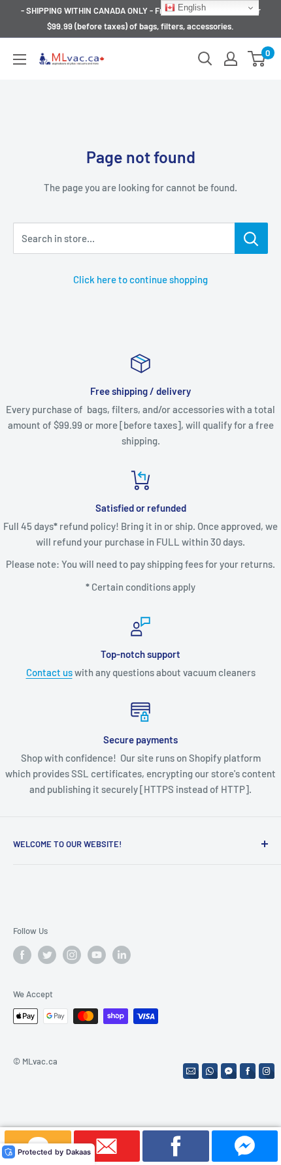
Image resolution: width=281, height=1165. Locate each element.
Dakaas (78, 1152)
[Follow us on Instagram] (72, 955)
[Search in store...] (251, 238)
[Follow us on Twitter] (47, 955)
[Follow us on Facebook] (22, 955)
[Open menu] (19, 59)
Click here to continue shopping (140, 279)
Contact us (49, 672)
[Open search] (205, 59)
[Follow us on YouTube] (97, 955)
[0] (257, 59)
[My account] (230, 59)
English (190, 7)
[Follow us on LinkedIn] (121, 955)
